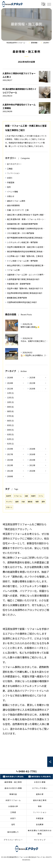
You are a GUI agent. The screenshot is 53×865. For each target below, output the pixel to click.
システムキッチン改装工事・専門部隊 (22, 242)
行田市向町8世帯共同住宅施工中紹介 (22, 302)
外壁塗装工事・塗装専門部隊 (18, 283)
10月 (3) (10, 402)
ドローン (9, 507)
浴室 (26, 496)
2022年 (32, 383)
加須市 (8, 496)
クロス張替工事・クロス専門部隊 (20, 233)
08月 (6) (10, 411)
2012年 (32, 465)
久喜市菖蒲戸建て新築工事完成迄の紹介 (23, 279)
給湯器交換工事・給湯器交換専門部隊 (22, 224)
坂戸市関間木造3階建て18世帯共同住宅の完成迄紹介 (26, 228)
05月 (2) (10, 425)
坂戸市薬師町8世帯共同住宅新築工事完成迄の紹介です (26, 237)
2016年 (32, 454)
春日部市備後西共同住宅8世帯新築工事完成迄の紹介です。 (26, 251)
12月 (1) (10, 393)
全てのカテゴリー (14, 164)
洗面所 (33, 496)
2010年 (32, 471)
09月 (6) (10, 407)
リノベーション (13, 173)
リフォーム (18, 496)
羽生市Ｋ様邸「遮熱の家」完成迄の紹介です (25, 288)
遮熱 (43, 502)
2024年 (10, 383)
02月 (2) (10, 439)
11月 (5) (10, 397)
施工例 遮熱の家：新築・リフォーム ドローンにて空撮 (26, 219)
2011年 (10, 471)
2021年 (10, 388)
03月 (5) (10, 434)
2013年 (10, 465)
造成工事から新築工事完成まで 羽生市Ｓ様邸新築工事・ (26, 214)
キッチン (9, 502)
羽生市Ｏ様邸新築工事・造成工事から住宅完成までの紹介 (26, 247)
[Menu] (49, 4)
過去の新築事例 (13, 205)
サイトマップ (40, 840)
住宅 (9, 187)
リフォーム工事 (13, 270)
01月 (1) (10, 443)
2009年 (10, 476)
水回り (9, 177)
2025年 (32, 377)
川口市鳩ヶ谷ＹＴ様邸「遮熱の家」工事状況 (25, 256)
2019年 (10, 448)
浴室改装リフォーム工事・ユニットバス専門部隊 (26, 274)
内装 (23, 502)
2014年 (32, 460)
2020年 (32, 388)
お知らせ (10, 196)
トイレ (41, 496)
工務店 (9, 168)
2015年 (10, 460)
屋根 (17, 502)
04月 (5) (10, 429)
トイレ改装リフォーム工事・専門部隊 (22, 261)
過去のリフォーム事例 (16, 201)
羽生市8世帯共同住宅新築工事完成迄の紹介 (24, 293)
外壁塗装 (10, 182)
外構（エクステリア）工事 (18, 210)
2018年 (32, 448)
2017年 (10, 454)
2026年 (10, 377)
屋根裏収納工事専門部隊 (17, 297)
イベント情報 (12, 191)
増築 (37, 502)
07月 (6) (10, 416)
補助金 (30, 502)
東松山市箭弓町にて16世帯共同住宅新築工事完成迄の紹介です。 (26, 265)
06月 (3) (10, 420)
